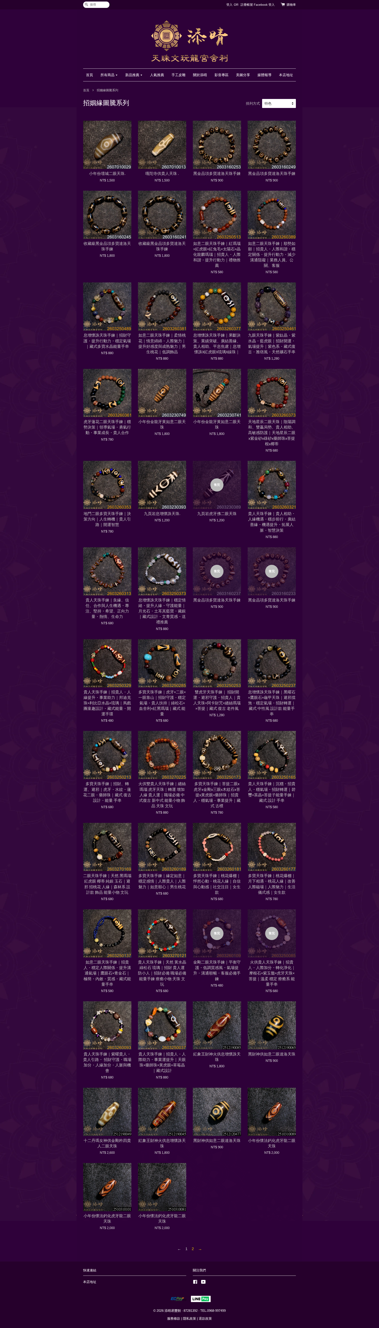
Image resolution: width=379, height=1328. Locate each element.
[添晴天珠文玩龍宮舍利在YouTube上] (203, 1282)
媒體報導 (264, 75)
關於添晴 (200, 75)
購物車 (291, 4)
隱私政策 (189, 1318)
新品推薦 (132, 75)
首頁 (89, 75)
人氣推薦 (157, 75)
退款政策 (205, 1318)
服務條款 (173, 1318)
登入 (229, 4)
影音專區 (222, 75)
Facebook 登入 (264, 4)
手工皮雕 (179, 75)
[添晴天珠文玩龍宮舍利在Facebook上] (195, 1282)
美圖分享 (243, 75)
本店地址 (286, 75)
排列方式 (253, 103)
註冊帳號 (247, 4)
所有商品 (107, 75)
